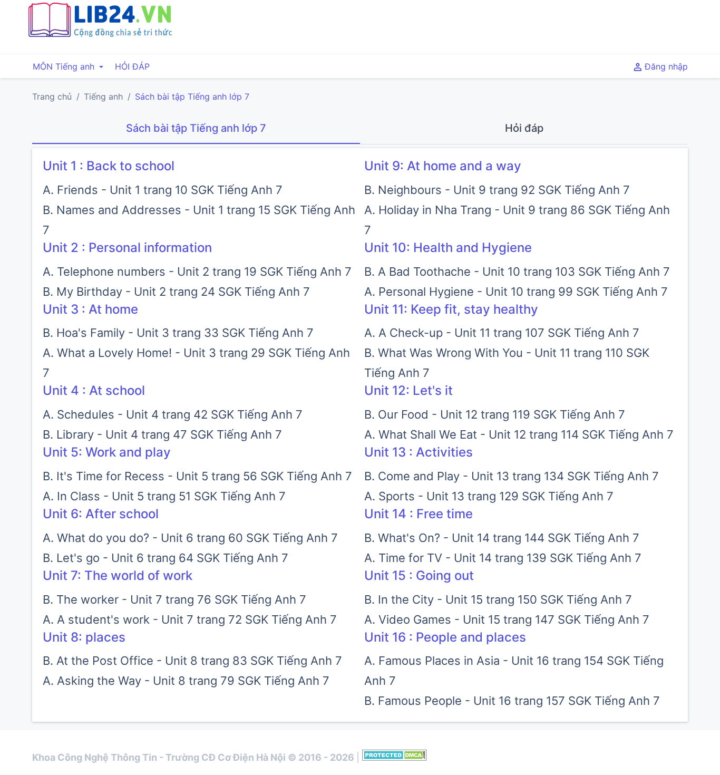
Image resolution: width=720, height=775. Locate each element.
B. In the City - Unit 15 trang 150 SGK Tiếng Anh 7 (498, 599)
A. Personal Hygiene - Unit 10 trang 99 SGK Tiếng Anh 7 (516, 291)
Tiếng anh (103, 96)
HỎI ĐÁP (132, 66)
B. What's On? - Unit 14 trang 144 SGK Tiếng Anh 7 (501, 538)
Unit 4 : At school (94, 390)
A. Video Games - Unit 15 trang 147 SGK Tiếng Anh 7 (506, 619)
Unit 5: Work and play (107, 452)
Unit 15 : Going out (419, 575)
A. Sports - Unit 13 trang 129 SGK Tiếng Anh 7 (489, 496)
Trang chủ (52, 96)
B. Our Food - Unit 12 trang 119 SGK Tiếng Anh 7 (494, 414)
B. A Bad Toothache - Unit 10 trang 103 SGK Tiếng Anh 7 (517, 271)
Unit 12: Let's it (408, 390)
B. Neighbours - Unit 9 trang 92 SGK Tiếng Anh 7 (497, 190)
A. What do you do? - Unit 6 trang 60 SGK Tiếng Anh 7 (190, 538)
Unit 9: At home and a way (442, 165)
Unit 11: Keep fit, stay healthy (451, 309)
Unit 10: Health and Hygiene (448, 247)
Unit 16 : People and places (445, 637)
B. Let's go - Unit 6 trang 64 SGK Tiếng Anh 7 (165, 558)
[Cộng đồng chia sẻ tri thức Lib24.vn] (100, 34)
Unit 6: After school (101, 513)
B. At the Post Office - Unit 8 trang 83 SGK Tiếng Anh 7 (192, 660)
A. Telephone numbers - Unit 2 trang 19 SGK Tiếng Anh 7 (197, 271)
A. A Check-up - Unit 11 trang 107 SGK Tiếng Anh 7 (501, 333)
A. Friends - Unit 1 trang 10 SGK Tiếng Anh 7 (163, 190)
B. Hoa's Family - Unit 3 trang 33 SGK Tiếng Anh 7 (178, 333)
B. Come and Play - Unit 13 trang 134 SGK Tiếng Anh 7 (511, 476)
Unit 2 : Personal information (127, 247)
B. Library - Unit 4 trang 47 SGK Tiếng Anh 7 (162, 434)
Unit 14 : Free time (418, 513)
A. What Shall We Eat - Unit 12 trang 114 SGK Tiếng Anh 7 (519, 434)
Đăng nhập (665, 66)
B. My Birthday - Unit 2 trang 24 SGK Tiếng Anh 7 (176, 291)
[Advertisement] (472, 25)
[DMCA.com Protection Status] (394, 757)
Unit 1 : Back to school (108, 165)
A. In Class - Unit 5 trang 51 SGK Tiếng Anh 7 (164, 496)
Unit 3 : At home (90, 309)
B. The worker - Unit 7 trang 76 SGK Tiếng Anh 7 (174, 599)
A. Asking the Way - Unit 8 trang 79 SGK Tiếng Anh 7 (186, 680)
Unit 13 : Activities (418, 452)
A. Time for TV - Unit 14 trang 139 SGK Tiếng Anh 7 (502, 558)
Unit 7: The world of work (117, 575)
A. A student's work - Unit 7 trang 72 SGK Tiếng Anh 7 (190, 619)
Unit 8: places (84, 637)
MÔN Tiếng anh (65, 66)
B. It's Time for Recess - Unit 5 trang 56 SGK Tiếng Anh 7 (197, 476)
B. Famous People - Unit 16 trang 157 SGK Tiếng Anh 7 (512, 701)
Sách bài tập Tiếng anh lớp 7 (192, 96)
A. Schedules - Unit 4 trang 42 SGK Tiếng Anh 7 (173, 414)
